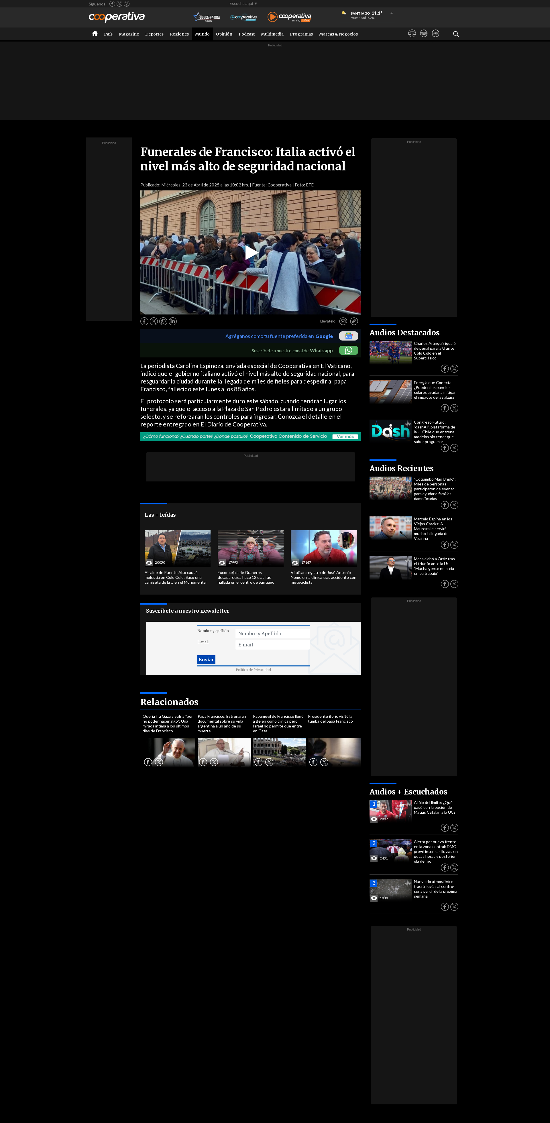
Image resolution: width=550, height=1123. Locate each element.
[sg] (435, 39)
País (108, 34)
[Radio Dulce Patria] (207, 17)
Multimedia (272, 34)
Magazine (129, 34)
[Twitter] (119, 3)
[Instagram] (126, 3)
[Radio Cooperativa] (289, 17)
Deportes (154, 34)
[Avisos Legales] (412, 39)
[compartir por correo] (343, 321)
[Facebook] (112, 3)
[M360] (424, 39)
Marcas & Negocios (338, 34)
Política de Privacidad (253, 669)
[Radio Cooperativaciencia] (243, 17)
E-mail (203, 642)
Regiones (179, 34)
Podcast (247, 34)
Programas (301, 34)
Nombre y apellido (213, 631)
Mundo (202, 34)
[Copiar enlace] (354, 321)
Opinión (224, 34)
